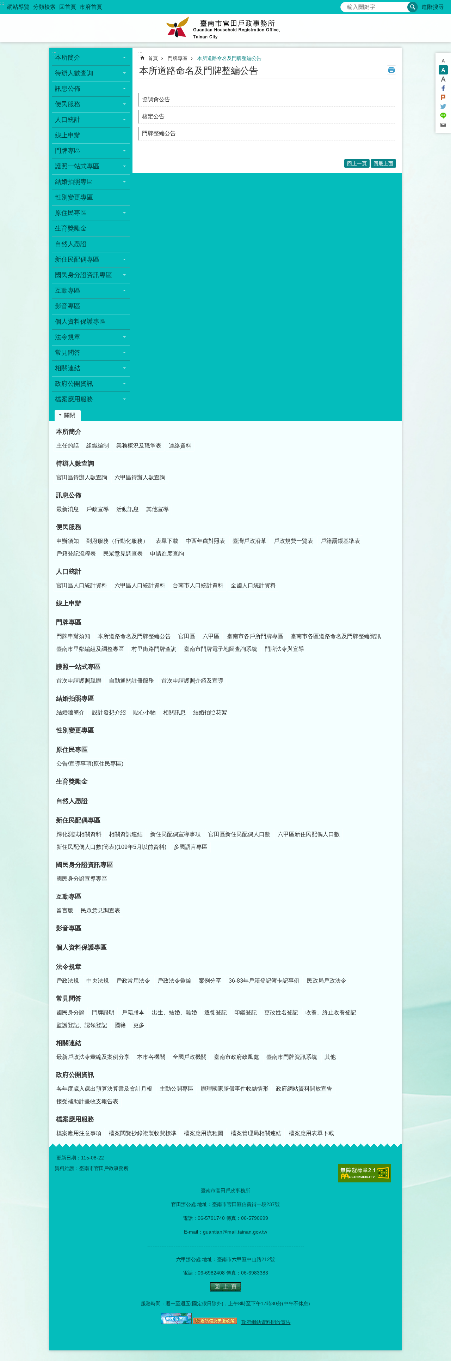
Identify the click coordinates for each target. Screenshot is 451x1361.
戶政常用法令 (133, 981)
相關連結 (68, 1043)
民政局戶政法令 (326, 981)
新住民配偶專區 (78, 820)
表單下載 (167, 541)
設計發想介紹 (109, 712)
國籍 (120, 1025)
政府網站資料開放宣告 (304, 1089)
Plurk (443, 97)
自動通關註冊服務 (131, 681)
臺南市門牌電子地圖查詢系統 (220, 649)
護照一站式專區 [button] (77, 166)
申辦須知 (67, 541)
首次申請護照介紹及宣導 (192, 681)
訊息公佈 (68, 495)
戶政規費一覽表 (293, 541)
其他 (330, 1057)
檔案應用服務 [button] (74, 399)
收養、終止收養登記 (330, 1012)
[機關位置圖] (176, 1322)
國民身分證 (70, 1012)
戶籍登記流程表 (76, 554)
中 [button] (443, 69)
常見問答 (68, 998)
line (443, 115)
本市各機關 (151, 1057)
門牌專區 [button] (67, 150)
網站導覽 (18, 7)
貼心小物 (144, 712)
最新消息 (67, 509)
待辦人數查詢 (75, 463)
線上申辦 (67, 135)
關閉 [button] (69, 415)
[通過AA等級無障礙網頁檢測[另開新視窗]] (364, 1173)
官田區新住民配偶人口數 (239, 834)
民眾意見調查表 (123, 554)
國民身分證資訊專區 (84, 864)
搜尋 (346, 5)
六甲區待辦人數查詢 (140, 477)
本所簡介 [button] (67, 57)
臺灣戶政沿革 (249, 541)
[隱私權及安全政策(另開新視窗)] (215, 1322)
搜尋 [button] (412, 7)
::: (2, 3)
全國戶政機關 (189, 1057)
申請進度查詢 (167, 554)
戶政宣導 (97, 509)
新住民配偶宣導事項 (175, 834)
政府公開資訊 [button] (74, 383)
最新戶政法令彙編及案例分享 (93, 1057)
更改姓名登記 (281, 1012)
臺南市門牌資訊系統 (291, 1057)
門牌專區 (177, 58)
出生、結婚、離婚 (174, 1012)
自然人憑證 (71, 243)
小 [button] (443, 60)
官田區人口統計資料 (81, 585)
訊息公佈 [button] (67, 88)
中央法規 (97, 981)
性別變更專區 (74, 197)
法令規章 (68, 966)
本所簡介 (68, 431)
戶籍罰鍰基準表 (340, 541)
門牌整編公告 (159, 133)
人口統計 (68, 571)
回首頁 (67, 7)
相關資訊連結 (126, 834)
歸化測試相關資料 (78, 834)
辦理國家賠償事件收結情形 (234, 1089)
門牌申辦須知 (73, 636)
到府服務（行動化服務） (117, 541)
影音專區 (67, 306)
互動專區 (68, 896)
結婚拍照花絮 (210, 712)
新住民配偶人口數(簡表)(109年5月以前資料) (111, 847)
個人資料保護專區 (80, 321)
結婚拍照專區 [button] (74, 181)
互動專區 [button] (67, 290)
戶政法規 (67, 981)
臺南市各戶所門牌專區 (255, 636)
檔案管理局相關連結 (256, 1133)
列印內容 (391, 69)
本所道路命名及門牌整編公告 (229, 58)
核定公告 (153, 116)
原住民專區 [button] (71, 212)
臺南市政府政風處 (236, 1057)
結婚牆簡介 (70, 712)
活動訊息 (127, 509)
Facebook (443, 88)
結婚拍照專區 (75, 698)
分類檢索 (44, 7)
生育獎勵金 (71, 228)
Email (443, 125)
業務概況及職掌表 (138, 446)
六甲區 (211, 636)
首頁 (153, 58)
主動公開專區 (176, 1089)
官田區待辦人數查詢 (81, 477)
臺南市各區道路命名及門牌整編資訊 (336, 636)
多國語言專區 (191, 847)
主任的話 (67, 446)
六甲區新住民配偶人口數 (309, 834)
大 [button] (443, 79)
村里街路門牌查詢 (154, 649)
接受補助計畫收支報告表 (87, 1101)
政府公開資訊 (75, 1074)
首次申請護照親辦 (78, 681)
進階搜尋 (432, 7)
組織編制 (97, 446)
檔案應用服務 (75, 1119)
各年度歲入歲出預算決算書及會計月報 (104, 1089)
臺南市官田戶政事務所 (225, 28)
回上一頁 (357, 163)
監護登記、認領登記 (81, 1025)
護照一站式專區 (78, 666)
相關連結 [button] (67, 368)
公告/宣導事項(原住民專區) (89, 764)
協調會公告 (156, 99)
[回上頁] (225, 1290)
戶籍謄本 (133, 1012)
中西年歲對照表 (205, 541)
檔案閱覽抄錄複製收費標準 (143, 1133)
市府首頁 (91, 7)
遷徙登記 (215, 1012)
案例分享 (210, 981)
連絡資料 (180, 446)
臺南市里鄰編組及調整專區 (90, 649)
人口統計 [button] (67, 119)
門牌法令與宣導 (284, 649)
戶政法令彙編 (174, 981)
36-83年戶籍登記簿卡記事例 (264, 981)
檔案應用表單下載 (311, 1133)
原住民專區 (72, 749)
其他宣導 (157, 509)
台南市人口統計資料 (198, 585)
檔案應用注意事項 (78, 1133)
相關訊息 (174, 712)
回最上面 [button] (383, 163)
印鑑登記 (245, 1012)
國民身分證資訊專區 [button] (83, 274)
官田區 (186, 636)
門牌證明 (103, 1012)
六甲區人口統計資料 (140, 585)
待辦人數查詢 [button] (74, 73)
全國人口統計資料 (253, 585)
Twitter (443, 106)
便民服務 (68, 526)
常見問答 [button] (67, 352)
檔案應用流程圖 (203, 1133)
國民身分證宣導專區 (81, 879)
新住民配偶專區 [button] (77, 259)
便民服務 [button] (67, 104)
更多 (138, 1025)
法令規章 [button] (67, 337)
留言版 (64, 910)
